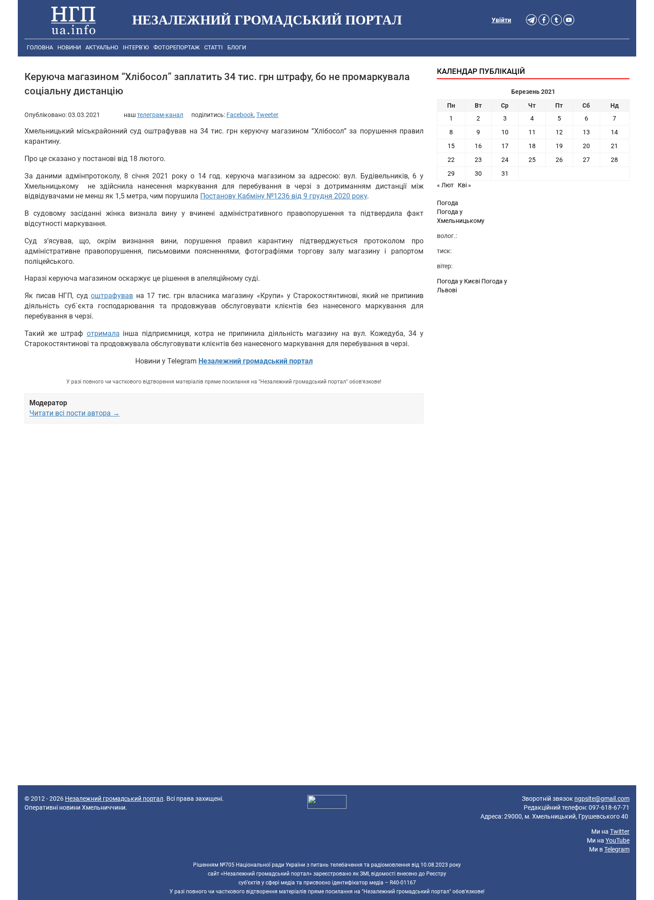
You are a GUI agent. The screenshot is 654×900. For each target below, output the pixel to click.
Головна (40, 47)
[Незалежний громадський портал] (73, 20)
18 (532, 145)
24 (505, 159)
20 (586, 145)
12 (559, 132)
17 (505, 145)
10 (505, 132)
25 (532, 159)
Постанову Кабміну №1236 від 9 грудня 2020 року (283, 196)
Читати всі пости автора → (74, 413)
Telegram (617, 849)
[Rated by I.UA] (327, 803)
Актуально (101, 47)
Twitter (620, 831)
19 (559, 145)
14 (614, 132)
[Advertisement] (224, 524)
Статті (213, 47)
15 (451, 145)
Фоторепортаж (176, 47)
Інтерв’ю (136, 47)
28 (614, 159)
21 (614, 145)
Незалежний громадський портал (114, 798)
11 (532, 132)
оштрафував (112, 295)
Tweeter (267, 114)
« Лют (445, 185)
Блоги (236, 47)
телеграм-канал (160, 114)
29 (451, 173)
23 (478, 159)
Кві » (464, 185)
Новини (69, 47)
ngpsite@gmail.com (602, 798)
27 (586, 159)
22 (451, 159)
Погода (447, 202)
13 (586, 132)
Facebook (240, 114)
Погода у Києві (458, 281)
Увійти (501, 20)
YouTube (618, 840)
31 (505, 173)
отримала (103, 333)
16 (478, 145)
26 (559, 159)
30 (478, 173)
